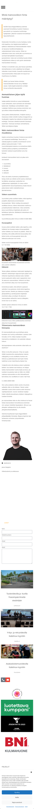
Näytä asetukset (17, 802)
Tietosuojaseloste (19, 806)
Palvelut (24, 83)
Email (3, 541)
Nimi (3, 529)
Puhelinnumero (6, 535)
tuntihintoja (14, 139)
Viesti (3, 547)
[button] (31, 772)
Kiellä (17, 797)
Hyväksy (17, 792)
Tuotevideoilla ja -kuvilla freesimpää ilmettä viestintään (17, 597)
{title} (26, 806)
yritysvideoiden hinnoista (9, 416)
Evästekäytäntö (10, 806)
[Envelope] (7, 679)
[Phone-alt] (3, 679)
